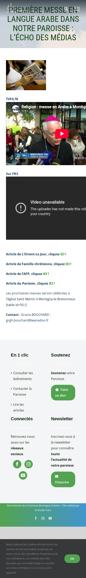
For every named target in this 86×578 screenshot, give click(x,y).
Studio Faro (44, 510)
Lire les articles (18, 407)
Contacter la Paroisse (22, 391)
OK (72, 559)
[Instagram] (28, 464)
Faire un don (61, 392)
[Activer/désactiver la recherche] (66, 9)
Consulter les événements (23, 376)
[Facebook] (17, 464)
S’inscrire (62, 482)
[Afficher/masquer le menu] (77, 9)
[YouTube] (23, 475)
